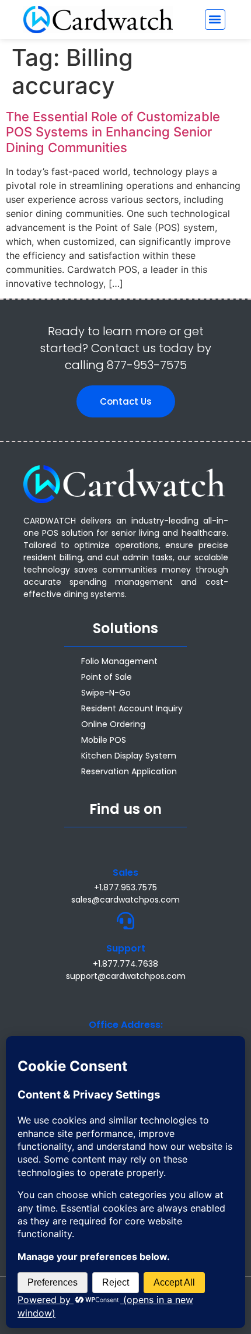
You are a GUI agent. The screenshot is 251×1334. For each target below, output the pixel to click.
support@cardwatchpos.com (126, 976)
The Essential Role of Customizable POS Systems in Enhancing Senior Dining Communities (113, 132)
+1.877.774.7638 (125, 964)
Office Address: (126, 1024)
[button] (215, 19)
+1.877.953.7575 (125, 887)
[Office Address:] (125, 997)
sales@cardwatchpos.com (125, 899)
